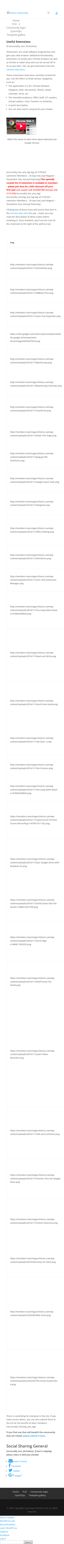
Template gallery (16, 34)
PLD (14, 24)
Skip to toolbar (7, 1517)
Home (16, 20)
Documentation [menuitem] (7, 1524)
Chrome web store (15, 69)
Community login (16, 27)
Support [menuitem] (4, 1531)
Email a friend (20, 1461)
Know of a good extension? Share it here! (32, 155)
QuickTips (16, 31)
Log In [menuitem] (3, 1538)
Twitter (16, 1470)
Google (18, 1475)
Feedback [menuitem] (5, 1535)
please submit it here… (35, 1435)
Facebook (16, 1466)
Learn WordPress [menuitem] (8, 1528)
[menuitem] (32, 1542)
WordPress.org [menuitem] (7, 1520)
